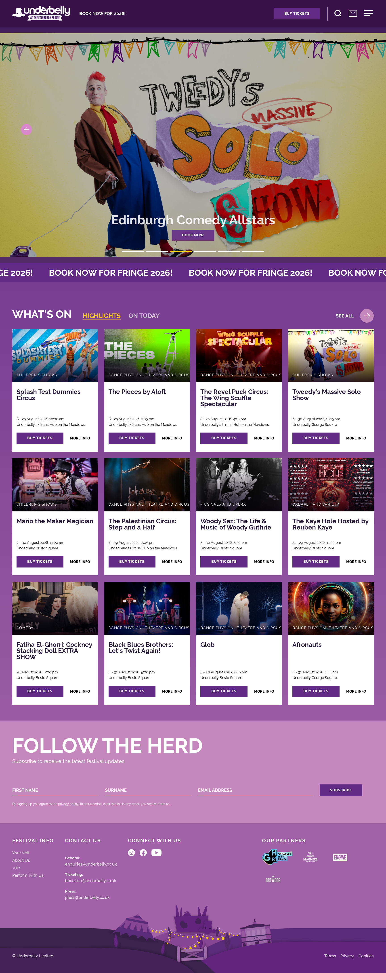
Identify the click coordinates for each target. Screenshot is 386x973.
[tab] (102, 316)
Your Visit (20, 853)
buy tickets (39, 438)
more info (80, 438)
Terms (330, 956)
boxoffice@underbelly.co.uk (90, 881)
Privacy (347, 956)
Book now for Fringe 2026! (112, 273)
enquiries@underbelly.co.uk (91, 864)
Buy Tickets (297, 13)
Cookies (366, 956)
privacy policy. (68, 804)
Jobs (16, 867)
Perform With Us (28, 875)
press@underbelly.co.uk (87, 897)
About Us (21, 860)
